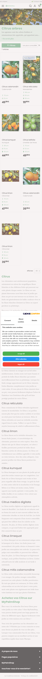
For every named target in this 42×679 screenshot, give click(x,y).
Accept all (21, 354)
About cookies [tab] (21, 320)
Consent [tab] (7, 320)
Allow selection (21, 359)
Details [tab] (34, 320)
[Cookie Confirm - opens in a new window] (31, 313)
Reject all (21, 364)
